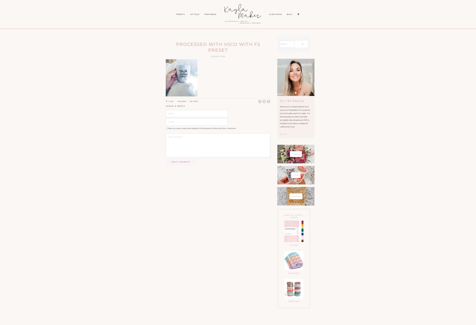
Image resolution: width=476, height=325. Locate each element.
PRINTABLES (210, 14)
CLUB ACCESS (275, 14)
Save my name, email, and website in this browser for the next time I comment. (202, 128)
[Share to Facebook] (260, 101)
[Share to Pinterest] (268, 101)
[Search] (302, 44)
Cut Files (194, 14)
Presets (295, 154)
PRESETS (180, 14)
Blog (289, 14)
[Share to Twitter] (264, 101)
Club (296, 175)
